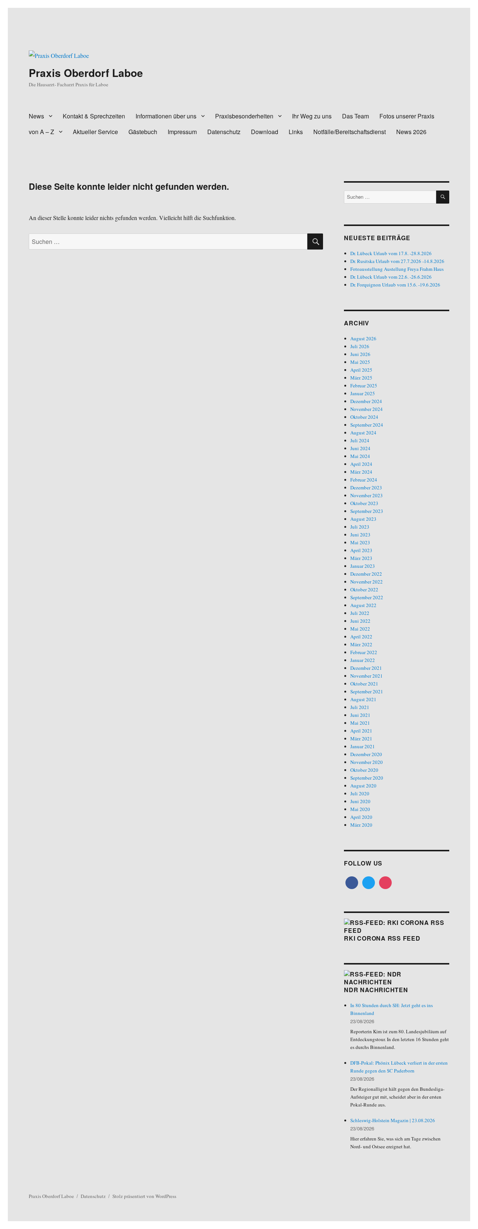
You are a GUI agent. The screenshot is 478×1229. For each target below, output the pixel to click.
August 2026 (363, 338)
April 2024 (361, 464)
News (36, 116)
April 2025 (361, 369)
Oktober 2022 (364, 589)
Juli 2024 (359, 440)
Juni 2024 (360, 448)
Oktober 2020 (364, 770)
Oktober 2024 (364, 417)
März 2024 (361, 471)
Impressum (182, 131)
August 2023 (363, 519)
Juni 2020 (360, 801)
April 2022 (361, 636)
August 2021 (363, 699)
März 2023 (361, 558)
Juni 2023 (360, 534)
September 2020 (366, 777)
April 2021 (361, 730)
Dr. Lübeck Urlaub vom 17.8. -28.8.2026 (391, 253)
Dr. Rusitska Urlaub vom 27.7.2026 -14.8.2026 (397, 261)
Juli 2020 (359, 793)
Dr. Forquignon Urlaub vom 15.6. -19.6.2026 (395, 284)
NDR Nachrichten (376, 989)
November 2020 (366, 762)
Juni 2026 (360, 354)
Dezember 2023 (366, 487)
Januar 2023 (362, 566)
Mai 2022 (360, 628)
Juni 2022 (360, 620)
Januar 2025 (362, 393)
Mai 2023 (360, 542)
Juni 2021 (360, 715)
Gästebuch (142, 131)
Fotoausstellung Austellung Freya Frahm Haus (397, 269)
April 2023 (361, 550)
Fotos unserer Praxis (406, 116)
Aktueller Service (95, 131)
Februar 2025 (363, 385)
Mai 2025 (360, 362)
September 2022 (366, 597)
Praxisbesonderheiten (244, 116)
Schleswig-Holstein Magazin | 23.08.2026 (392, 1120)
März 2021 (361, 738)
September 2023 (366, 511)
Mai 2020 (360, 809)
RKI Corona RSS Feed (382, 938)
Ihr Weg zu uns (312, 116)
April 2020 (361, 817)
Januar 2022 (362, 660)
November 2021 (366, 675)
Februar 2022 (363, 652)
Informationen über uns (166, 116)
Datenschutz (223, 131)
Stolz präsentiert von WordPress (144, 1196)
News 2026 (411, 131)
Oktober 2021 (364, 683)
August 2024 (363, 432)
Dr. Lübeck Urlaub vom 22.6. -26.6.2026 (391, 276)
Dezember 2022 (366, 573)
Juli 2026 (359, 346)
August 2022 (363, 605)
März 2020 (361, 824)
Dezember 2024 (366, 401)
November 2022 (366, 581)
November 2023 (366, 495)
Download (264, 131)
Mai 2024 (360, 456)
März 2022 (361, 644)
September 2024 (366, 424)
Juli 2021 (359, 707)
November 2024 (366, 409)
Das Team (355, 116)
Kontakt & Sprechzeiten (94, 116)
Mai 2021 (360, 722)
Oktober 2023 (364, 503)
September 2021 (366, 691)
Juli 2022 (359, 613)
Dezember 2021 (366, 668)
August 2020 (363, 785)
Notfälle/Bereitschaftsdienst (349, 131)
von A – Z (41, 131)
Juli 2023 (359, 526)
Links (296, 131)
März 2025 (361, 377)
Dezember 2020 (366, 754)
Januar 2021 (362, 746)
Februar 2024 (363, 479)
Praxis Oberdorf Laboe (86, 72)
